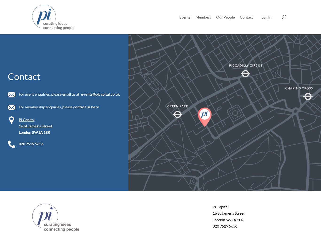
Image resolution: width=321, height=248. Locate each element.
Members (203, 17)
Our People (225, 17)
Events (184, 17)
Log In (266, 17)
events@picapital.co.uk (100, 94)
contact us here (86, 107)
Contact (246, 17)
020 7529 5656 (31, 144)
